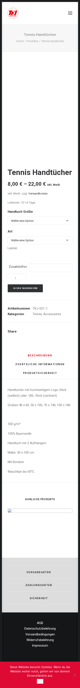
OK (40, 681)
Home (20, 41)
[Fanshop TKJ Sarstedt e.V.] (13, 13)
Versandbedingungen (40, 634)
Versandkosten (38, 193)
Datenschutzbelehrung (40, 628)
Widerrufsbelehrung (40, 640)
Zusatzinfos (18, 267)
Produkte (32, 41)
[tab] (40, 357)
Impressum (40, 645)
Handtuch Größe (20, 212)
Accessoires (52, 314)
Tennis (37, 314)
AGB (40, 623)
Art (10, 231)
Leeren (12, 248)
